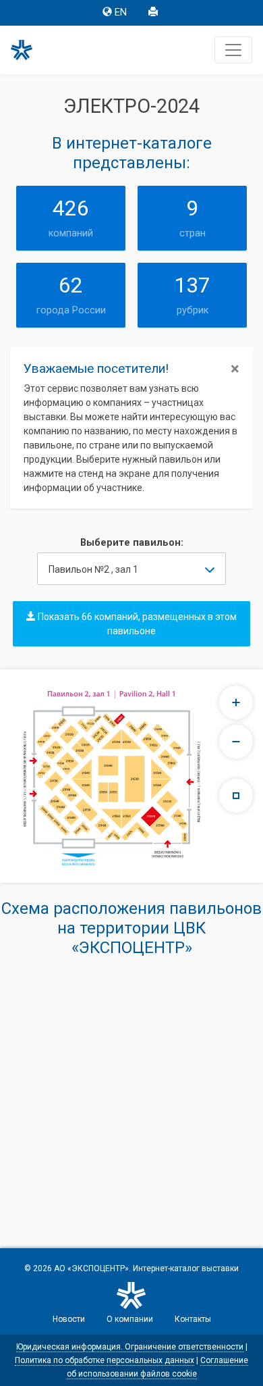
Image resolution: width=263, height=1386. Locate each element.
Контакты (193, 1319)
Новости (69, 1319)
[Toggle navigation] (233, 49)
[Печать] (154, 13)
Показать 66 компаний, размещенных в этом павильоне (136, 623)
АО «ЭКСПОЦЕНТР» (91, 1268)
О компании (130, 1319)
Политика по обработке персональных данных (104, 1360)
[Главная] (28, 50)
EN (121, 12)
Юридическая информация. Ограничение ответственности (129, 1347)
